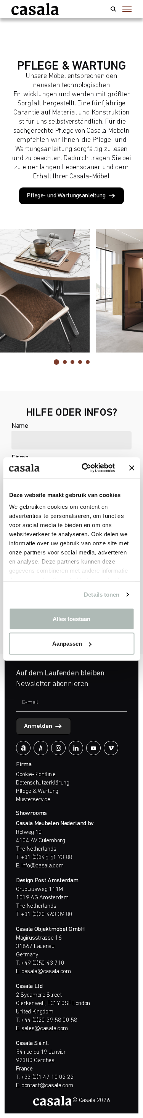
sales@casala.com (44, 1029)
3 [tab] (72, 362)
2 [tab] (65, 362)
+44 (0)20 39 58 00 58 (49, 1020)
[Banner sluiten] (131, 467)
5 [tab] (88, 362)
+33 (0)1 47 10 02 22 (47, 1077)
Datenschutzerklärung (42, 783)
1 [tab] (56, 362)
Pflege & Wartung (37, 791)
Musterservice (33, 800)
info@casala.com (42, 866)
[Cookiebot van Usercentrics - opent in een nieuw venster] (85, 468)
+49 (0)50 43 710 (42, 963)
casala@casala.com (46, 972)
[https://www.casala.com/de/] (35, 9)
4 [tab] (80, 362)
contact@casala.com (47, 1086)
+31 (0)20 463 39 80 (46, 915)
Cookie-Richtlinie (36, 775)
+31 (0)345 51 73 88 (46, 857)
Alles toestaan (71, 618)
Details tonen (101, 594)
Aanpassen (67, 643)
